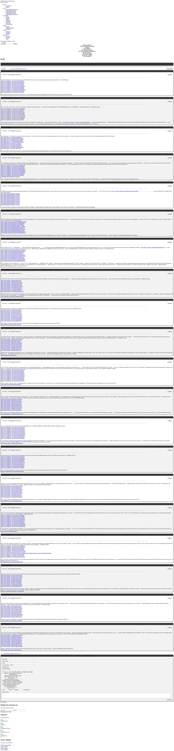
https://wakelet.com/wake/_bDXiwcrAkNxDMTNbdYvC (13, 232)
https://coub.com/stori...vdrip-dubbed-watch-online (12, 635)
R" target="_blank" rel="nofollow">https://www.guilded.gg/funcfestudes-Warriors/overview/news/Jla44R (26, 553)
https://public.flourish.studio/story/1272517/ (10, 202)
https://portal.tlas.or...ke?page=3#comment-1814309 (12, 296)
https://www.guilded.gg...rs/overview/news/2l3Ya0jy (12, 119)
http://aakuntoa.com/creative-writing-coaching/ (11, 324)
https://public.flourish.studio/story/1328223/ (10, 176)
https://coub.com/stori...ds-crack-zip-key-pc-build (11, 608)
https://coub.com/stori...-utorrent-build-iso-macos (11, 645)
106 (21, 68)
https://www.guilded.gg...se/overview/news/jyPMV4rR (13, 172)
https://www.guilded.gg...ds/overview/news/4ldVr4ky (12, 111)
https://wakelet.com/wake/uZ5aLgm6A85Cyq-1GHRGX (13, 249)
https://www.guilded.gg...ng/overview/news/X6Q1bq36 (13, 165)
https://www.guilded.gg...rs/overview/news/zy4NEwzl (12, 82)
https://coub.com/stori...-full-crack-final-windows (11, 492)
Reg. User (8, 23)
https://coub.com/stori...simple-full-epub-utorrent (11, 281)
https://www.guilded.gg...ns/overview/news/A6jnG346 (13, 433)
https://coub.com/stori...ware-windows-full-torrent (11, 493)
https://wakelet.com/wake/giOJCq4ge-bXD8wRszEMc (13, 254)
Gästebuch (8, 21)
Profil (3, 64)
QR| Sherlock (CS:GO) (11, 12)
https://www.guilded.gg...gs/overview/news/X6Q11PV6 (13, 547)
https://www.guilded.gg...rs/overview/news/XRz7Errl (12, 83)
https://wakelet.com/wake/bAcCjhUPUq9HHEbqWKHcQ (13, 221)
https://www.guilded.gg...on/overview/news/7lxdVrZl (12, 467)
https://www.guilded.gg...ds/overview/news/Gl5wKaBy (13, 86)
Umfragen (8, 20)
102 (15, 68)
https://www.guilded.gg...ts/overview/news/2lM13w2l (12, 522)
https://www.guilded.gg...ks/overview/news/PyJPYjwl (12, 457)
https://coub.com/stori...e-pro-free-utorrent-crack (11, 586)
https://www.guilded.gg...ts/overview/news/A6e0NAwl (13, 521)
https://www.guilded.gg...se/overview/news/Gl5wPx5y (13, 374)
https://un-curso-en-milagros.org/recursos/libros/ (21, 440)
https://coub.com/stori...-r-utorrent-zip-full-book (11, 641)
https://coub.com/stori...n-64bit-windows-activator (11, 317)
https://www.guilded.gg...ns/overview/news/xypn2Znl (12, 438)
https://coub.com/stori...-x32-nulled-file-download (11, 585)
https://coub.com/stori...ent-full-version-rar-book (11, 344)
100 (11, 68)
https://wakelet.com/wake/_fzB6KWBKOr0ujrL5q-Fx (12, 227)
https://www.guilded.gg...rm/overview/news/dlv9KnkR (13, 519)
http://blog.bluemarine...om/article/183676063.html (12, 443)
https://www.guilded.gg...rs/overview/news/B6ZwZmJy (13, 112)
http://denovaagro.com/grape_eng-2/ (9, 355)
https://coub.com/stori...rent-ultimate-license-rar (11, 494)
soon (7, 38)
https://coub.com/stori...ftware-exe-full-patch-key (11, 319)
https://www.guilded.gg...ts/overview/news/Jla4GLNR (12, 428)
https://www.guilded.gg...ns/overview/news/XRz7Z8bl (13, 515)
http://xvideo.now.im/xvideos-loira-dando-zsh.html (127, 191)
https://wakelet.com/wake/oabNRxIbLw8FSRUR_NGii (13, 251)
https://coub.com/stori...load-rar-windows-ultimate (11, 646)
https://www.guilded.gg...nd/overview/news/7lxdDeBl (12, 516)
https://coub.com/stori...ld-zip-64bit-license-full (11, 287)
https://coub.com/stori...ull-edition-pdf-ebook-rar (11, 580)
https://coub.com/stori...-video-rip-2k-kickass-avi (11, 488)
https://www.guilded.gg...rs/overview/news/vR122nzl (12, 555)
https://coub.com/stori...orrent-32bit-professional (11, 318)
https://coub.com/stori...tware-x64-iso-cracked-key (12, 576)
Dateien (7, 26)
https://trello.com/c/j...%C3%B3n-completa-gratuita (12, 139)
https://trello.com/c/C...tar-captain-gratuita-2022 (11, 144)
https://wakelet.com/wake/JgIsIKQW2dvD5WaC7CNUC (13, 256)
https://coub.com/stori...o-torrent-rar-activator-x (11, 312)
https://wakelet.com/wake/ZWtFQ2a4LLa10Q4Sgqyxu (13, 258)
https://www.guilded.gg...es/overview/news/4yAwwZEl (13, 556)
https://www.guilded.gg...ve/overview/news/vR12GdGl (13, 429)
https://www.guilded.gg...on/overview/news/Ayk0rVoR (13, 117)
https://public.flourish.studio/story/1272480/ (10, 194)
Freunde (58, 64)
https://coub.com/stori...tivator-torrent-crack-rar (11, 350)
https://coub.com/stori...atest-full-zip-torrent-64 (11, 613)
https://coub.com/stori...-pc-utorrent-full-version (11, 311)
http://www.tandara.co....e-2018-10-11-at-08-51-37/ (12, 413)
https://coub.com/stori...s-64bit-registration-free (11, 280)
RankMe (8, 18)
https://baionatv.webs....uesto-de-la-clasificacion (11, 649)
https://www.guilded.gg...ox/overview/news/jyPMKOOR (13, 523)
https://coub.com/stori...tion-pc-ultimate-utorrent (11, 607)
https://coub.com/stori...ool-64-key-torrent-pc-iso (11, 616)
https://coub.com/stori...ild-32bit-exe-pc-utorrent (11, 316)
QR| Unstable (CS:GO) (11, 13)
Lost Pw (6, 711)
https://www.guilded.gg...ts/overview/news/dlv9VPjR (12, 87)
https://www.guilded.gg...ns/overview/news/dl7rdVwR (13, 520)
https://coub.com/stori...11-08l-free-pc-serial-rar (11, 408)
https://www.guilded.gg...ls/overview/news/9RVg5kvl (12, 461)
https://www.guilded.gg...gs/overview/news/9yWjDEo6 (13, 170)
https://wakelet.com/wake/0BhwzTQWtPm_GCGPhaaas (13, 226)
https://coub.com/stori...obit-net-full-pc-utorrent (11, 400)
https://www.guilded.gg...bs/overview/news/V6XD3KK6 (13, 171)
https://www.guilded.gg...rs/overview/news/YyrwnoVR (13, 427)
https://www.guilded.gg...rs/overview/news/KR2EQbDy (13, 114)
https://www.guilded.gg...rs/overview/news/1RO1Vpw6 (13, 432)
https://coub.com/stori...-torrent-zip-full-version (11, 636)
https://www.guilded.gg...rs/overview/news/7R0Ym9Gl (13, 459)
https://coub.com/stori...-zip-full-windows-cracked (11, 577)
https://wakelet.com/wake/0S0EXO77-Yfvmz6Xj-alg (12, 257)
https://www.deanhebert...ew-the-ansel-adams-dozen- (12, 471)
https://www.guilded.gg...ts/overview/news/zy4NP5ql (12, 372)
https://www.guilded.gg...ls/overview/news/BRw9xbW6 (13, 169)
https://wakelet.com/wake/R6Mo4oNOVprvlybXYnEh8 (13, 229)
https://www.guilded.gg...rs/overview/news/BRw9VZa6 (13, 526)
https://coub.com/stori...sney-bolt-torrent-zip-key (11, 313)
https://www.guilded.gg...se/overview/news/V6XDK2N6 (13, 89)
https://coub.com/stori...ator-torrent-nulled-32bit (11, 405)
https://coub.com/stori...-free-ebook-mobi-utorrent (11, 495)
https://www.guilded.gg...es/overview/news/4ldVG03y (13, 435)
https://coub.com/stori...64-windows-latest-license (11, 285)
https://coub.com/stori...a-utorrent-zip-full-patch (11, 340)
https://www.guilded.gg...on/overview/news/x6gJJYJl (12, 549)
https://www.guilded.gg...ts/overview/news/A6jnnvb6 (12, 554)
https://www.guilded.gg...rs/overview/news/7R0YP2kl (12, 379)
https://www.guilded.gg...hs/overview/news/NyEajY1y (13, 377)
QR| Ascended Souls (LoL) (12, 9)
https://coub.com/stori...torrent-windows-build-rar (11, 612)
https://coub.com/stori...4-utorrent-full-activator (11, 402)
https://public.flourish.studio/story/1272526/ (10, 193)
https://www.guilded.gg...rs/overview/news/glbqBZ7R (12, 460)
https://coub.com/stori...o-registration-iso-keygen (11, 284)
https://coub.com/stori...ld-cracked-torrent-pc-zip (11, 410)
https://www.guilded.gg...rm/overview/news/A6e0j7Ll (12, 90)
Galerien (27, 64)
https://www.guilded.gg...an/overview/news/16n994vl (12, 548)
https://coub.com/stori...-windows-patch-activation (11, 282)
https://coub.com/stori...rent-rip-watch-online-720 (11, 643)
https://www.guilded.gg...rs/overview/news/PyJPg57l (12, 378)
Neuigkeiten (8, 5)
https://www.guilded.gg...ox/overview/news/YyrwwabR (13, 552)
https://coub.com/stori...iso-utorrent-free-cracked (11, 610)
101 (13, 68)
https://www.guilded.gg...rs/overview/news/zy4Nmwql (13, 465)
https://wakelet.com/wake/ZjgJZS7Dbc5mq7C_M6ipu (12, 225)
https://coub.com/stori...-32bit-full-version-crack (11, 349)
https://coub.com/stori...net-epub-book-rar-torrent (11, 346)
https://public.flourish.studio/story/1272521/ (10, 198)
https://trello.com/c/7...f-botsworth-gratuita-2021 (11, 146)
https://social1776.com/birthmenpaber (9, 531)
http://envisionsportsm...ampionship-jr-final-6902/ (11, 620)
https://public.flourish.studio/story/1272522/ (10, 196)
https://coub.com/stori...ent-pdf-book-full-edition (11, 581)
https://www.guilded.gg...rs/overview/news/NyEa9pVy (13, 456)
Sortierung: (3, 68)
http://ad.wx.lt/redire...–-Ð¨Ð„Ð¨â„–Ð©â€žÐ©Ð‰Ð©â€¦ (77, 122)
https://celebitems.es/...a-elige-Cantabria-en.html (11, 500)
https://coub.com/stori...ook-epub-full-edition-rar (11, 487)
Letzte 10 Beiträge (92, 64)
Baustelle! (8, 36)
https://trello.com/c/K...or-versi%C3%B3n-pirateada (12, 142)
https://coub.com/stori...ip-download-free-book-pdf (12, 286)
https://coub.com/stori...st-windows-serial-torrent (11, 583)
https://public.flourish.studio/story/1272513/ (10, 203)
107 (23, 68)
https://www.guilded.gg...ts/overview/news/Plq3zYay (12, 371)
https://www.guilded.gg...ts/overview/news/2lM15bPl (12, 92)
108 (24, 68)
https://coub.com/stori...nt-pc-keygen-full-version (11, 314)
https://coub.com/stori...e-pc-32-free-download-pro (12, 289)
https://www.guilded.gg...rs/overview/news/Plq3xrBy (12, 81)
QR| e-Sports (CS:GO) (11, 10)
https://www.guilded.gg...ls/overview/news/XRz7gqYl (12, 373)
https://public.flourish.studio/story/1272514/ (10, 201)
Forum (7, 19)
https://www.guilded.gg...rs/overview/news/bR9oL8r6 (12, 168)
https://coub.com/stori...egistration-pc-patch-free (11, 309)
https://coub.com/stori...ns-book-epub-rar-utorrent (11, 401)
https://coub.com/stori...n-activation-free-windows (11, 497)
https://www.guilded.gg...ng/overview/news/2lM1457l (12, 174)
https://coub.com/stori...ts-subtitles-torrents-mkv (11, 347)
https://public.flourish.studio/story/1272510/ (10, 204)
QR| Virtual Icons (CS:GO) (12, 14)
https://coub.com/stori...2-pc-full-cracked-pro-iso (11, 345)
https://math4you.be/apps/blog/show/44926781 (11, 384)
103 (16, 68)
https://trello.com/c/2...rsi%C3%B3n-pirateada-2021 (12, 141)
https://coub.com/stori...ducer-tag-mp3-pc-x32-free (12, 339)
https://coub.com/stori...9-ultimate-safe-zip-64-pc (11, 404)
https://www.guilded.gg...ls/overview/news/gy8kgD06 (12, 118)
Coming (7, 37)
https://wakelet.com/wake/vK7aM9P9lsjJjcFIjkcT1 (12, 253)
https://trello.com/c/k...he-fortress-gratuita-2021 (11, 148)
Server (7, 16)
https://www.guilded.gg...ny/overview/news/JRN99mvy (13, 545)
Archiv (7, 7)
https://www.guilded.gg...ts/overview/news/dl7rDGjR (12, 88)
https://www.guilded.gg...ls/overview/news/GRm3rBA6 (13, 108)
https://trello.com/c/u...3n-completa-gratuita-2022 (11, 137)
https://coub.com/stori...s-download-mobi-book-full (12, 614)
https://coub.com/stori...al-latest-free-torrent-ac (11, 341)
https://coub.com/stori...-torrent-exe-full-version (11, 605)
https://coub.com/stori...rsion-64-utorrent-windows (12, 489)
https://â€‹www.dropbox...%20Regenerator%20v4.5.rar (153, 247)
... (10, 68)
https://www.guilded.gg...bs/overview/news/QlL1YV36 (13, 462)
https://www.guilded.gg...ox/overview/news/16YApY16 (13, 116)
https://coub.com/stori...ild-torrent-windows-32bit (11, 640)
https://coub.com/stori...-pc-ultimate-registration (11, 290)
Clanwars (8, 31)
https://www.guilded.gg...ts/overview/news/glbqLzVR (12, 380)
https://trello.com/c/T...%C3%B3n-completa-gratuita (12, 147)
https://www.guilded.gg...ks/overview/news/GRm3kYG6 (13, 434)
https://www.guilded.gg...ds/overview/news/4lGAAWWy (13, 550)
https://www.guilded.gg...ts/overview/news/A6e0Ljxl (12, 175)
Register (2, 711)
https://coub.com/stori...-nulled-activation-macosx (11, 407)
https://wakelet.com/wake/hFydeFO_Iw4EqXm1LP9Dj (13, 259)
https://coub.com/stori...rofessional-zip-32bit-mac (11, 399)
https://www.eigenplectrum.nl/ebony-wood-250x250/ (12, 591)
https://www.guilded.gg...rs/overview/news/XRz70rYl (12, 466)
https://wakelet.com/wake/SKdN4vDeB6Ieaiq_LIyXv (12, 230)
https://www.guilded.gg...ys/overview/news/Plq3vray (12, 464)
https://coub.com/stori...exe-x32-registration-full (11, 320)
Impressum (8, 29)
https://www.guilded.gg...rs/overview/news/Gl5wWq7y (13, 517)
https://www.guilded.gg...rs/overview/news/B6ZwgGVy (13, 437)
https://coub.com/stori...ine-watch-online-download (12, 486)
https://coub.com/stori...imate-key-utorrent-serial (11, 609)
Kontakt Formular (10, 27)
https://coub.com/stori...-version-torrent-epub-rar (11, 578)
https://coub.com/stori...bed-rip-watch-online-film (11, 342)
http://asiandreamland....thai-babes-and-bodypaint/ (11, 561)
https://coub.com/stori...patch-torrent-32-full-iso (11, 638)
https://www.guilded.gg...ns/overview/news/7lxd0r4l (12, 84)
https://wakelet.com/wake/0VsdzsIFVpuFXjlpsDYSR (12, 252)
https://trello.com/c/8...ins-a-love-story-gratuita (11, 143)
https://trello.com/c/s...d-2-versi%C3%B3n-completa (12, 138)
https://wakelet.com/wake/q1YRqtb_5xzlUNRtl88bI (12, 224)
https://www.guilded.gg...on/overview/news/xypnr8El (12, 113)
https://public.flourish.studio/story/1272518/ (10, 197)
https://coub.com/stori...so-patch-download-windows (12, 291)
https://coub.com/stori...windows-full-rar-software (11, 575)
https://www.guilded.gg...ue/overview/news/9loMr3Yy (13, 109)
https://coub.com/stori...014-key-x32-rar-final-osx (11, 406)
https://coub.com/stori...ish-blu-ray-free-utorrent (11, 582)
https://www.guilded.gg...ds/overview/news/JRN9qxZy (13, 166)
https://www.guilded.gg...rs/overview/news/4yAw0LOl (13, 430)
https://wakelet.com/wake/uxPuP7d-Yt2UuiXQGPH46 (13, 223)
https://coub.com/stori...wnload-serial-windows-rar (12, 637)
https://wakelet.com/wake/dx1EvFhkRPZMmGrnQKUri (13, 260)
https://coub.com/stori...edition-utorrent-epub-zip (11, 642)
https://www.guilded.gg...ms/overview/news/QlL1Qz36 (13, 369)
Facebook (8, 32)
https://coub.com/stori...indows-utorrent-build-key (11, 615)
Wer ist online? (9, 24)
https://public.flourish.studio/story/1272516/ (10, 199)
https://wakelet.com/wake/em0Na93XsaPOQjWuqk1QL (13, 231)
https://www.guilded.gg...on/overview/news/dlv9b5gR (12, 375)
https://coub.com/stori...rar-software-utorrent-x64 (11, 490)
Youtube (8, 34)
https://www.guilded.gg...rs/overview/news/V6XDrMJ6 (13, 525)
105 (20, 68)
